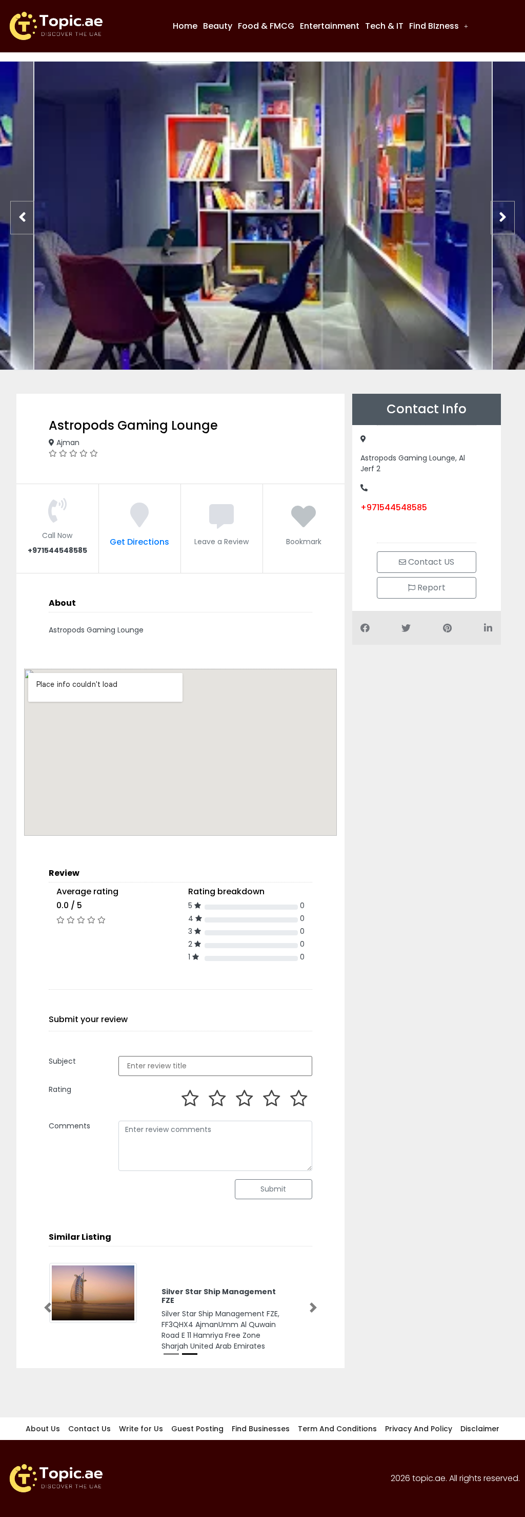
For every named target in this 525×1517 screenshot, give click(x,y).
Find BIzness (434, 26)
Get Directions (139, 542)
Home (185, 26)
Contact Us (89, 1429)
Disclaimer (479, 1429)
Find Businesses (261, 1429)
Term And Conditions (337, 1429)
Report (430, 587)
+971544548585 (393, 507)
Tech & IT (384, 26)
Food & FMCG (266, 26)
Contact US (430, 562)
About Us (43, 1429)
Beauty (217, 26)
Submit (273, 1189)
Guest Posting (197, 1429)
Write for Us (141, 1429)
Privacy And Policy (418, 1429)
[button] (439, 26)
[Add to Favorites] (303, 523)
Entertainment (329, 26)
